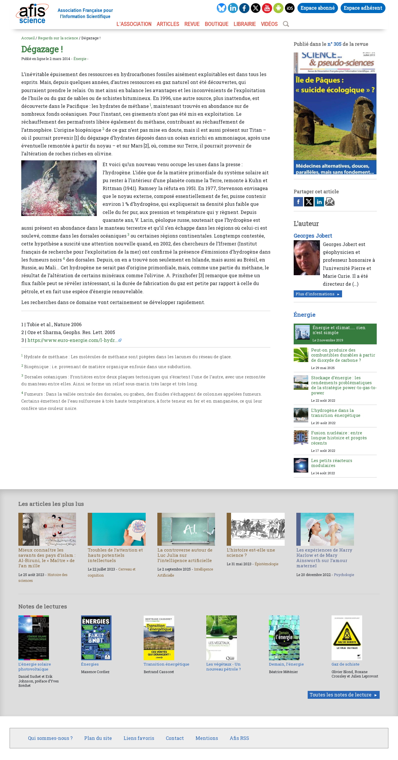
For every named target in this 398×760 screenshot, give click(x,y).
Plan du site (98, 738)
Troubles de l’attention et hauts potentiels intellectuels (115, 555)
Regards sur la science (58, 38)
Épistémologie (266, 563)
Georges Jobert (313, 235)
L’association (134, 24)
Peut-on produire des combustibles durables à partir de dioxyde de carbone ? (343, 355)
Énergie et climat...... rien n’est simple (339, 330)
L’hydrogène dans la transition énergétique (335, 413)
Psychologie (344, 574)
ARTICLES (168, 24)
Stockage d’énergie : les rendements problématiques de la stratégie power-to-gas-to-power (344, 385)
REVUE (192, 24)
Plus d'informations (315, 293)
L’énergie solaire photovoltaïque (34, 666)
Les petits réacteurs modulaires (331, 463)
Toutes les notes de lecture (340, 694)
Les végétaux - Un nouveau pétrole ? (223, 666)
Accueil (28, 38)
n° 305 (334, 44)
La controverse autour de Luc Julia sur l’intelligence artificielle (184, 555)
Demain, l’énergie (286, 664)
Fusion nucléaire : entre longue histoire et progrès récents (339, 438)
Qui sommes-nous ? (50, 738)
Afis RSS (239, 738)
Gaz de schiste (346, 664)
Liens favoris (139, 738)
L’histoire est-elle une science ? (251, 552)
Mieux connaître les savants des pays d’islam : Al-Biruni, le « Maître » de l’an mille (46, 558)
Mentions (207, 738)
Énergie (79, 58)
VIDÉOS (269, 24)
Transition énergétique (166, 664)
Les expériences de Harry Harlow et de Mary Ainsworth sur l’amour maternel (324, 558)
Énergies (90, 664)
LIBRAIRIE (245, 24)
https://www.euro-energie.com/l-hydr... (72, 340)
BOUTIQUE (216, 24)
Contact (175, 738)
